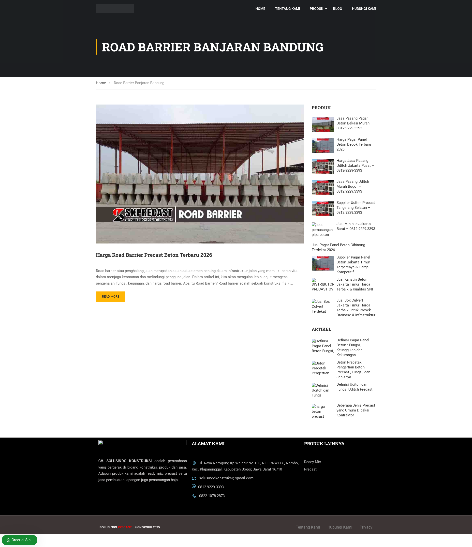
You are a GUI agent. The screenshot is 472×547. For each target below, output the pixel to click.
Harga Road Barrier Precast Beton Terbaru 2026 (154, 254)
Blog (337, 9)
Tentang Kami (287, 9)
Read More (110, 296)
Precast (310, 469)
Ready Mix (312, 462)
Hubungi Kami (364, 9)
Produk (316, 9)
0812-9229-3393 (211, 487)
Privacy (366, 527)
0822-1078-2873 (212, 496)
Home (260, 9)
